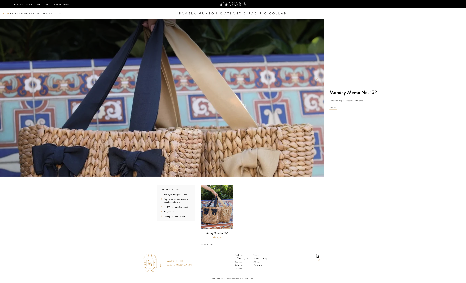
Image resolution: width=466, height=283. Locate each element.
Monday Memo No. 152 (353, 92)
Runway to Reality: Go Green (175, 194)
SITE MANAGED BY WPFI (246, 278)
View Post (333, 107)
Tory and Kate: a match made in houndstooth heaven (176, 201)
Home (6, 13)
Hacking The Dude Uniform (174, 216)
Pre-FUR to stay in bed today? (176, 206)
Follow (448, 4)
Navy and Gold (169, 211)
